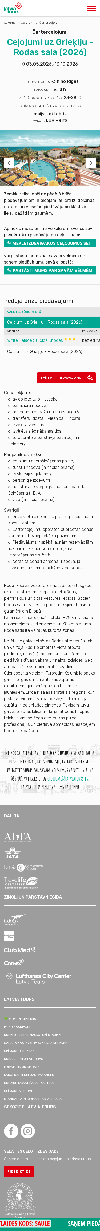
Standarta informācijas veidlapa (33, 1099)
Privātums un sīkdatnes (24, 1067)
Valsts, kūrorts (22, 312)
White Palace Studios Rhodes (35, 340)
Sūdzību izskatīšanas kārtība (29, 1083)
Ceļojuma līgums (18, 1091)
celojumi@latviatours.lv (67, 778)
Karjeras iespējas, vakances (29, 1075)
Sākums (9, 23)
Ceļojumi (27, 23)
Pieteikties (19, 1171)
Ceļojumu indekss (19, 1051)
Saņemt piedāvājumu (62, 377)
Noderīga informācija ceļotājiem (32, 1035)
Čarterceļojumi (50, 23)
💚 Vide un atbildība (20, 1019)
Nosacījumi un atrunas (23, 1059)
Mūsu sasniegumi (18, 1027)
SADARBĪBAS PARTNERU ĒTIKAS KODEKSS (35, 1043)
